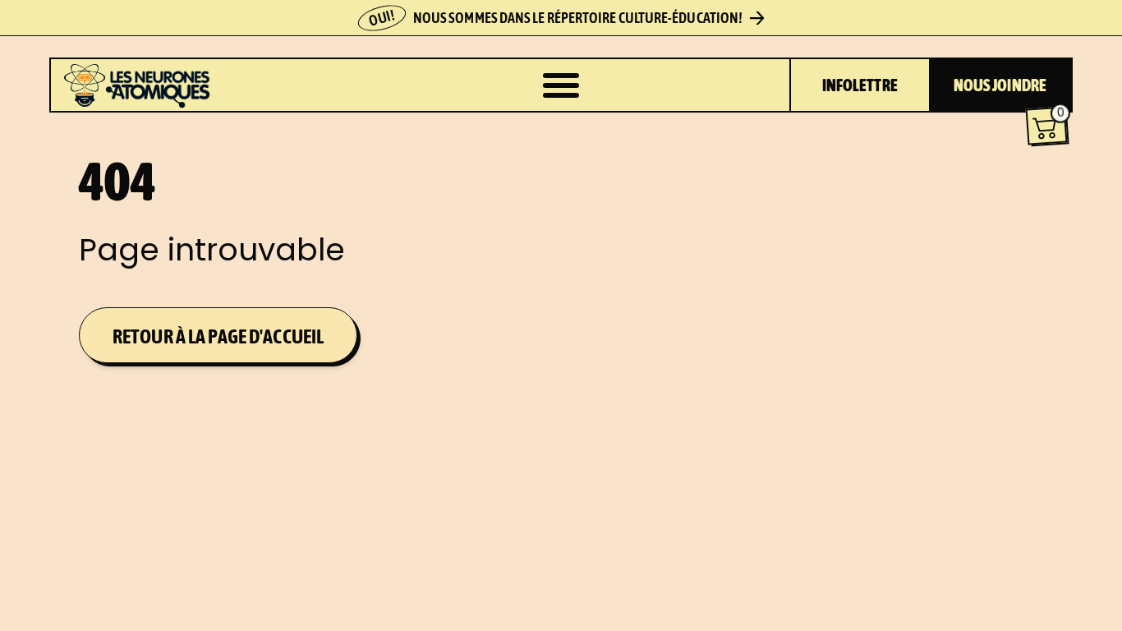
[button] (1047, 126)
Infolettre (860, 85)
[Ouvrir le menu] (561, 85)
